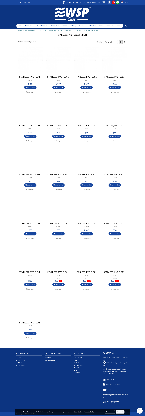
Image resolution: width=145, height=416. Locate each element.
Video (64, 26)
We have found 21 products (27, 42)
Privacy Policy (78, 412)
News (81, 26)
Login (19, 2)
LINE (75, 360)
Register (27, 2)
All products (50, 360)
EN (124, 2)
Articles (19, 363)
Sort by (100, 42)
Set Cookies (109, 412)
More (118, 26)
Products (29, 26)
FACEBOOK (78, 358)
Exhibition (92, 26)
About (18, 358)
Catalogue (20, 365)
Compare (31, 92)
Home (20, 26)
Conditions (20, 360)
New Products (42, 26)
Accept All (120, 412)
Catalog (73, 26)
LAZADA (77, 372)
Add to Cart (31, 87)
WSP (75, 370)
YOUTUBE (77, 363)
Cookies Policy (89, 412)
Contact (48, 358)
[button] (126, 26)
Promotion (55, 26)
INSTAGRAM (78, 365)
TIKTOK (77, 368)
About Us (109, 26)
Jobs (101, 26)
